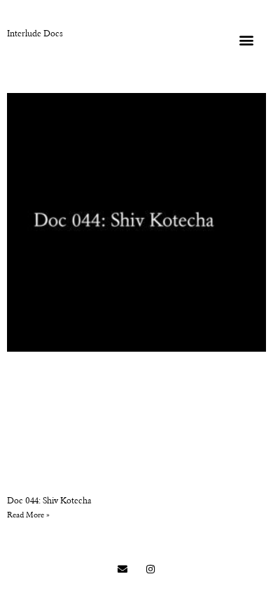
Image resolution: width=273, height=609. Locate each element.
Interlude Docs (35, 34)
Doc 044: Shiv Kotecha (49, 501)
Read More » (28, 516)
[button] (246, 39)
